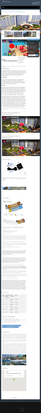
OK (20, 375)
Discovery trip (31, 48)
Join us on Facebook (20, 411)
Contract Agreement (10, 327)
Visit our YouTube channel (22, 411)
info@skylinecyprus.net (36, 3)
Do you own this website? (9, 375)
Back (34, 39)
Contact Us (31, 44)
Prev (3, 34)
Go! (36, 55)
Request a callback (32, 47)
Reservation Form (11, 325)
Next (38, 34)
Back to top (15, 397)
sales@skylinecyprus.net (35, 2)
